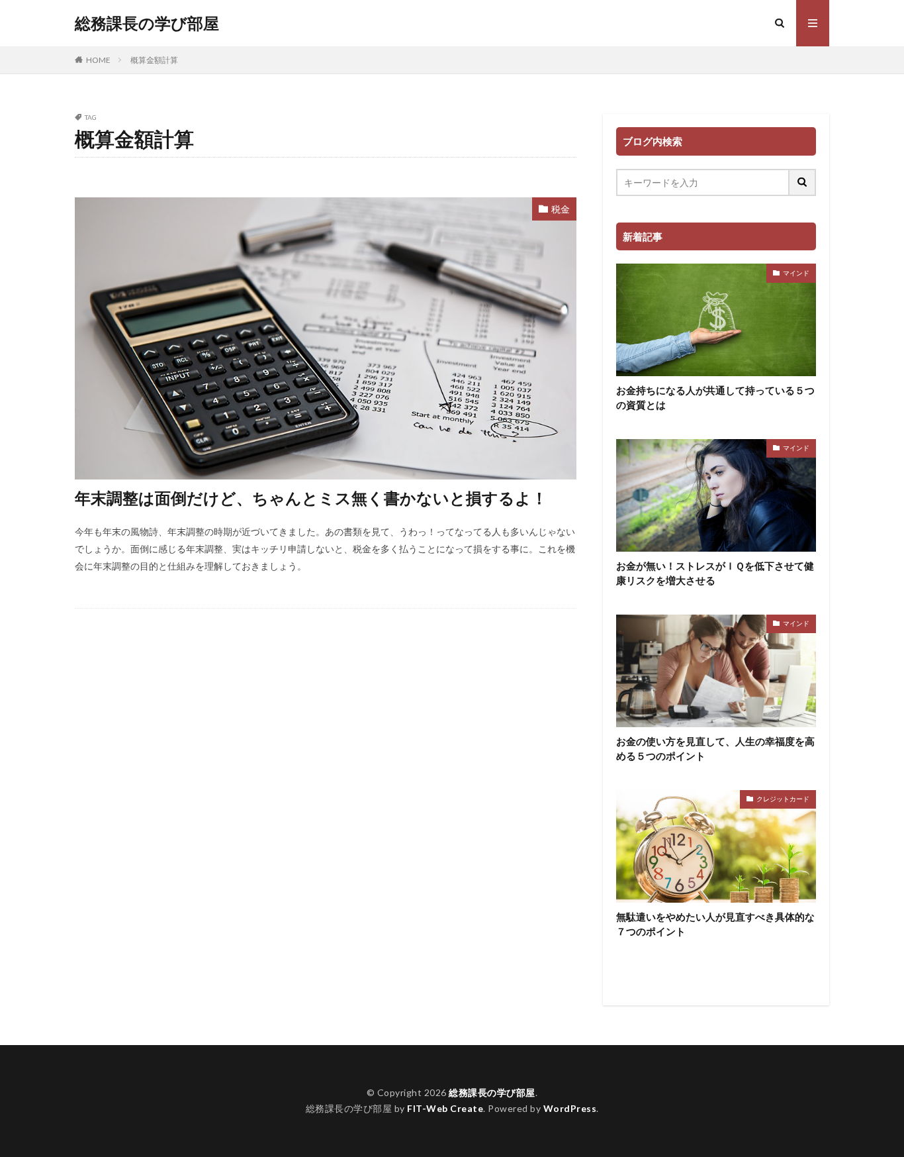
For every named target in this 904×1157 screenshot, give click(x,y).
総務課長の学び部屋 (147, 23)
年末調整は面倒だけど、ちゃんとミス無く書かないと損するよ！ (311, 497)
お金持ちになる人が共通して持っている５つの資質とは (715, 397)
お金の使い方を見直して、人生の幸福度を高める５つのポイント (715, 748)
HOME (98, 60)
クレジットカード (782, 799)
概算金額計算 (154, 60)
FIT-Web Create (445, 1108)
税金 (560, 209)
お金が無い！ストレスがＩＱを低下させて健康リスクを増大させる (715, 573)
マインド (796, 273)
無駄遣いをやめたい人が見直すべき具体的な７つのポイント (715, 924)
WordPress (570, 1108)
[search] (803, 182)
